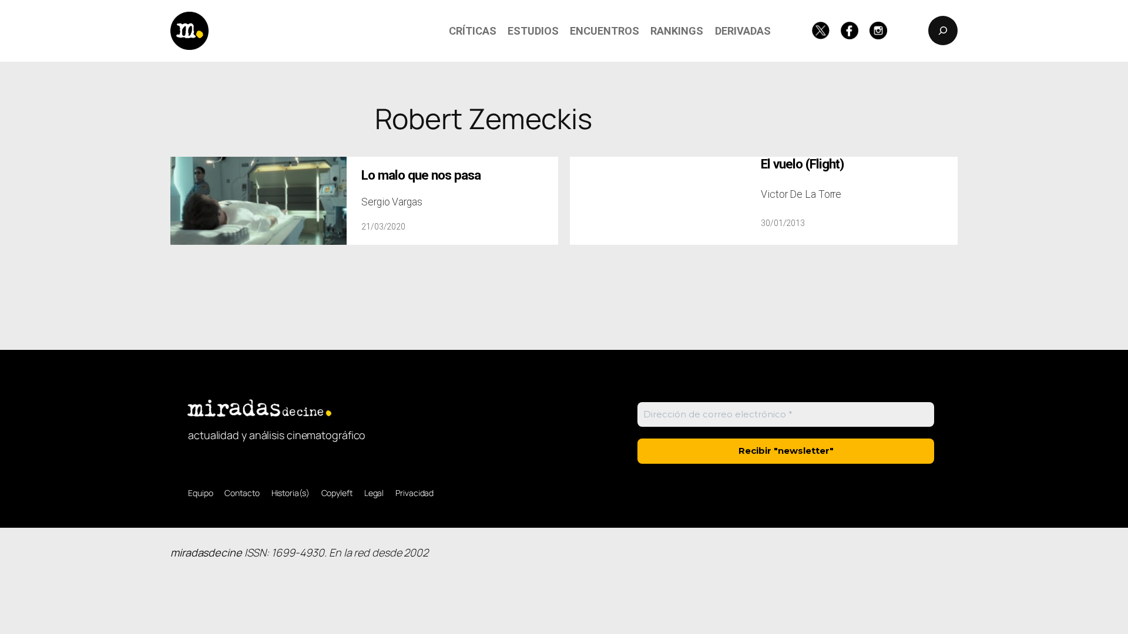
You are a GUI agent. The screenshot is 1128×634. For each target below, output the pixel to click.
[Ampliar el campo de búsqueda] (943, 30)
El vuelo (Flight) (802, 164)
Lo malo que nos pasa (421, 175)
